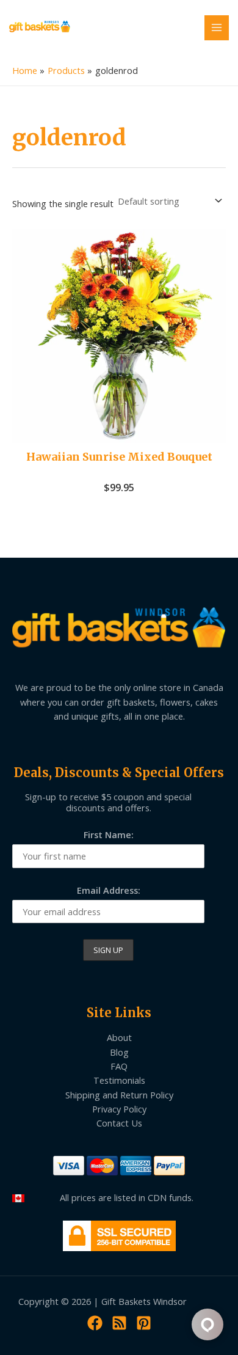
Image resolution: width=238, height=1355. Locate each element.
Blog (119, 1052)
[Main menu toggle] (216, 27)
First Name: (109, 834)
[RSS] (119, 1323)
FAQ (119, 1066)
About (119, 1037)
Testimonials (119, 1080)
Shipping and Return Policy (119, 1095)
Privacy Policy (119, 1109)
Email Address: (108, 890)
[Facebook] (95, 1323)
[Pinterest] (143, 1323)
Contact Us (119, 1123)
